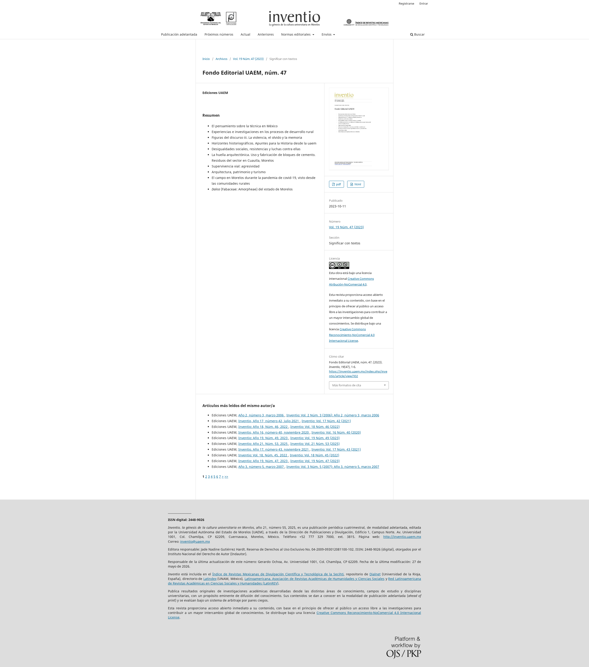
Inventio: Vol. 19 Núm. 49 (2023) (315, 438)
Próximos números (219, 34)
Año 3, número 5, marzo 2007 (261, 466)
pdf (338, 184)
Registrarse (406, 3)
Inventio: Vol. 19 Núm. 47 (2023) (315, 461)
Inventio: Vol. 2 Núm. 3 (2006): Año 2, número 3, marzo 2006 (332, 415)
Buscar (419, 34)
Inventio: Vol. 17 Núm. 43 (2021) (336, 449)
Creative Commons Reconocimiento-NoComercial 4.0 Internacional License (352, 335)
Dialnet (375, 574)
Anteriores (266, 34)
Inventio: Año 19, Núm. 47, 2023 (263, 461)
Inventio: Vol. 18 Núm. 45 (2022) (314, 455)
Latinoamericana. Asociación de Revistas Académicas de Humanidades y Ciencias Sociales (315, 579)
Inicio (206, 59)
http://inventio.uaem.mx (402, 536)
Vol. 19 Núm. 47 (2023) (248, 59)
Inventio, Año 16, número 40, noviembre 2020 (274, 432)
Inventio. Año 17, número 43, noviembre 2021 (274, 449)
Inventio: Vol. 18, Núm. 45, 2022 (263, 455)
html (357, 184)
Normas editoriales (296, 34)
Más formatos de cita (346, 385)
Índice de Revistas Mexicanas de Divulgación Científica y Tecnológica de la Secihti (278, 574)
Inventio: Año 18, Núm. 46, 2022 (263, 426)
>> (226, 476)
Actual (245, 34)
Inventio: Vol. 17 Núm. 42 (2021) (326, 421)
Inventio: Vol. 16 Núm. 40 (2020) (336, 432)
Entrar (423, 3)
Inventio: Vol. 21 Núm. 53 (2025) (315, 443)
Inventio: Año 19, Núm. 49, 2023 (263, 438)
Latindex (210, 579)
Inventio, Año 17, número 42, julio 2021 (269, 421)
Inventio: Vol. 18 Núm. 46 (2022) (315, 426)
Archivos (221, 59)
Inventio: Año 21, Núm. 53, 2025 (263, 443)
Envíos (327, 34)
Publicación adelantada (179, 34)
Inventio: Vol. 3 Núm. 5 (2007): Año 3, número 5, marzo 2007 (332, 466)
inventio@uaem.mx (195, 541)
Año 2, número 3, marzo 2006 (261, 415)
